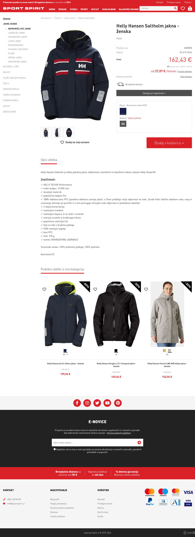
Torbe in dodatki (11, 94)
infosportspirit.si (16, 503)
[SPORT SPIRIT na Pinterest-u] (118, 403)
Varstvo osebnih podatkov (119, 432)
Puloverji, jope (11, 66)
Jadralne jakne (16, 32)
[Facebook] (77, 403)
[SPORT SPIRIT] (23, 8)
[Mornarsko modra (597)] (123, 111)
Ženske (62, 9)
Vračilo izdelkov (57, 516)
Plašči (11, 53)
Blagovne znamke (129, 9)
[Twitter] (97, 403)
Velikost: (130, 118)
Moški (52, 9)
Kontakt (159, 2)
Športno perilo (11, 89)
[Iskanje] (175, 8)
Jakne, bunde (10, 23)
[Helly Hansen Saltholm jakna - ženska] (75, 75)
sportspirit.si (46, 18)
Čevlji (6, 83)
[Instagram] (87, 403)
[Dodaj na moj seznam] (44, 289)
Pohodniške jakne (17, 37)
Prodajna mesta (174, 2)
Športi (84, 9)
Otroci (73, 9)
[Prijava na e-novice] (139, 442)
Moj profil (54, 499)
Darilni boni (109, 9)
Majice (6, 72)
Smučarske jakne (17, 61)
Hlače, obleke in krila (14, 77)
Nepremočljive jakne (19, 28)
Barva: (133, 105)
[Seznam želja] (183, 9)
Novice (146, 9)
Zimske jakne (15, 57)
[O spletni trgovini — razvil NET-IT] (189, 533)
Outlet (95, 9)
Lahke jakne (14, 41)
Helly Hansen (186, 76)
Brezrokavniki (15, 45)
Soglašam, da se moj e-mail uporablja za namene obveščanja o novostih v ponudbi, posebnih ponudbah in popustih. (99, 450)
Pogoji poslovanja (58, 503)
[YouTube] (107, 403)
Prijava (188, 2)
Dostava (54, 512)
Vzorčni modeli (11, 100)
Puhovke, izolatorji (18, 49)
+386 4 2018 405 (14, 499)
